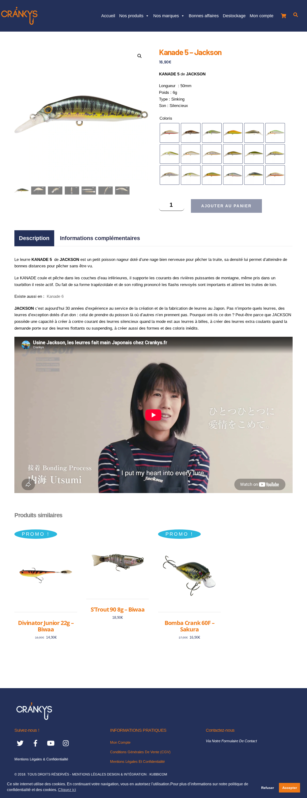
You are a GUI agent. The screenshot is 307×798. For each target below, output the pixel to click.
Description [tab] (34, 238)
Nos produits (131, 15)
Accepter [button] (289, 788)
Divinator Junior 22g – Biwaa (46, 626)
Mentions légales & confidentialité (41, 759)
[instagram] (67, 743)
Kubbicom (158, 774)
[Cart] (283, 14)
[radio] (169, 132)
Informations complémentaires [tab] (100, 238)
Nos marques (166, 15)
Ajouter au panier (226, 206)
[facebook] (36, 743)
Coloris (165, 118)
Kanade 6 (55, 296)
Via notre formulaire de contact (231, 741)
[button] (139, 56)
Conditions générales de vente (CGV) (140, 752)
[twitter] (21, 743)
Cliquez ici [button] (67, 790)
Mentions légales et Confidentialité (137, 761)
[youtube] (51, 743)
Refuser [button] (267, 788)
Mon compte (261, 15)
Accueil (108, 15)
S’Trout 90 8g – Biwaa (118, 609)
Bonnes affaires (204, 15)
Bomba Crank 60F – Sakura (189, 626)
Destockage (234, 15)
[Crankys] (34, 718)
